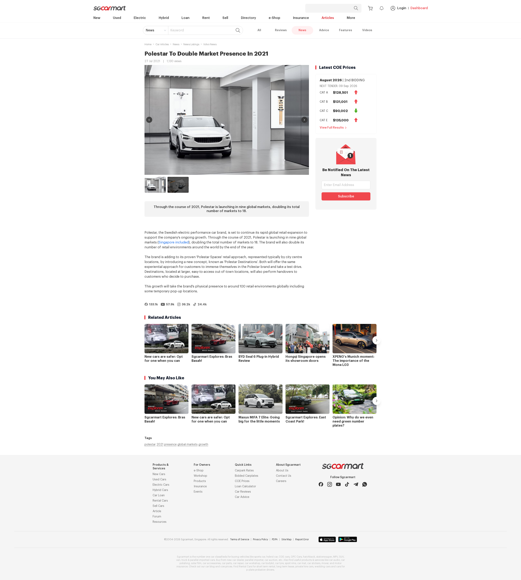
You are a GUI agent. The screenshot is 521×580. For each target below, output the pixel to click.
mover (325, 563)
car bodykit (267, 563)
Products (200, 481)
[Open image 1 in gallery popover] (226, 120)
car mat (301, 563)
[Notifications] (381, 8)
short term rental (265, 566)
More (351, 18)
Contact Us (283, 475)
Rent (206, 18)
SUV (341, 557)
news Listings (191, 44)
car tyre (279, 563)
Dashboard (419, 8)
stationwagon (324, 557)
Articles (328, 18)
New (96, 18)
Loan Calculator (245, 486)
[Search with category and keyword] (355, 8)
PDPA (275, 539)
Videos (367, 30)
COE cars (284, 557)
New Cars (159, 474)
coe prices (226, 566)
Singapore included (174, 242)
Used (117, 18)
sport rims (290, 563)
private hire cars (304, 566)
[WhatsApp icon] (364, 484)
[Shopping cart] (370, 8)
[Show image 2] (178, 185)
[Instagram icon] (329, 484)
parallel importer (254, 560)
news (176, 44)
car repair (238, 563)
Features (345, 30)
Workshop (200, 475)
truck (184, 560)
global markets (187, 444)
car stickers (313, 563)
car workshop (252, 563)
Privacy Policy (260, 539)
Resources (159, 522)
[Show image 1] (155, 185)
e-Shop (274, 18)
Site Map (286, 539)
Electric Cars (161, 484)
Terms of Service (239, 539)
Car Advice (242, 497)
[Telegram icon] (356, 484)
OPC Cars (296, 557)
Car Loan (159, 495)
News (150, 30)
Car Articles (162, 44)
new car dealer (235, 560)
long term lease (285, 566)
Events (198, 491)
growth (203, 444)
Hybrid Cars (160, 490)
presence (170, 444)
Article (157, 511)
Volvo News (210, 44)
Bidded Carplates (246, 475)
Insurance (301, 18)
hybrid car (272, 557)
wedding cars (323, 566)
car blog (210, 566)
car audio (334, 560)
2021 (160, 444)
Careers (281, 481)
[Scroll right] (376, 340)
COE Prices (242, 481)
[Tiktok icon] (347, 484)
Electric (140, 18)
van (178, 560)
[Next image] (304, 120)
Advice (324, 30)
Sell (225, 18)
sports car (259, 557)
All (259, 30)
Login (401, 8)
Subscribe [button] (346, 196)
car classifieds (219, 557)
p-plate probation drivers (260, 570)
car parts (227, 563)
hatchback (309, 557)
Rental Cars (160, 500)
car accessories (212, 563)
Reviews (281, 30)
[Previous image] (149, 120)
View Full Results (332, 127)
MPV (335, 557)
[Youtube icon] (338, 484)
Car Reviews (243, 491)
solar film (196, 563)
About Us (282, 470)
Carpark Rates (244, 470)
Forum (157, 516)
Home (147, 44)
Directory (248, 18)
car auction (271, 560)
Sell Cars (158, 506)
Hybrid (164, 18)
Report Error (302, 539)
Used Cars (159, 479)
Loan (185, 18)
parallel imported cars (202, 560)
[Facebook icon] (321, 484)
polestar (150, 444)
